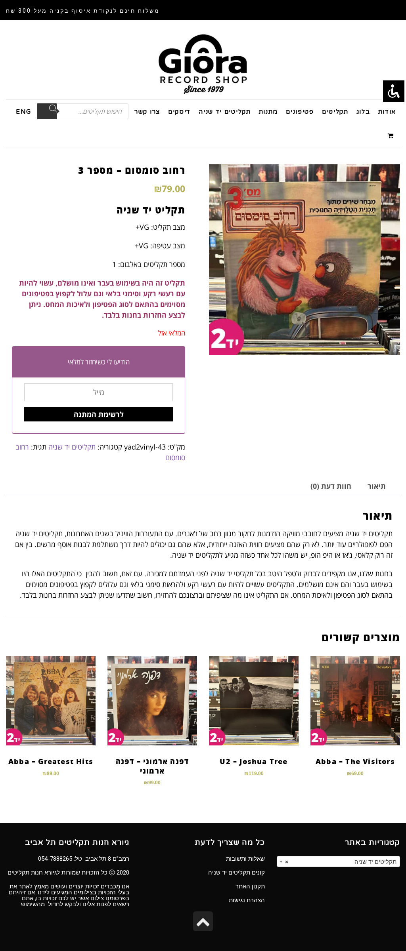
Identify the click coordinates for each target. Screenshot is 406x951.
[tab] (376, 486)
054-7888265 (55, 858)
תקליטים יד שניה (72, 447)
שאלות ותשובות (245, 858)
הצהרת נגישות (247, 900)
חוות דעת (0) (330, 486)
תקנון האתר (250, 886)
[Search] (47, 111)
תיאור (377, 486)
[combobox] (338, 861)
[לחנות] (392, 135)
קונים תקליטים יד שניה (236, 872)
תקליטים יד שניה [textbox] (340, 861)
